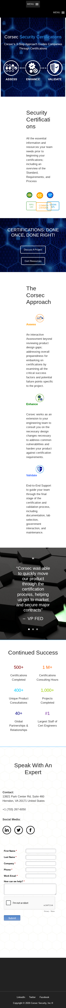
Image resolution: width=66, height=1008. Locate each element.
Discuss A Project (33, 249)
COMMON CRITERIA (43, 206)
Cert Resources (33, 261)
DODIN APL (53, 206)
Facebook (44, 997)
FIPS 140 (31, 206)
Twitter (32, 997)
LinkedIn (21, 997)
